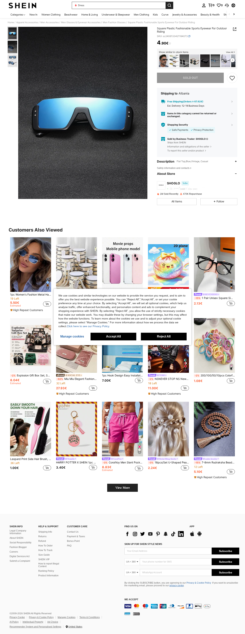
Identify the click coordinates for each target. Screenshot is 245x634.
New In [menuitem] (33, 14)
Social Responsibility (20, 542)
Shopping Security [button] (177, 124)
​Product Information (48, 575)
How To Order (45, 545)
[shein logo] (22, 5)
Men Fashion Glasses (114, 22)
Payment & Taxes (76, 536)
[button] (227, 5)
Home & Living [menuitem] (89, 14)
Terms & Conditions (89, 617)
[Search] (169, 5)
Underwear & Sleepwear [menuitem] (116, 14)
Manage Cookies (66, 617)
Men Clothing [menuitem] (141, 14)
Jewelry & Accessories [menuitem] (184, 14)
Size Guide (44, 555)
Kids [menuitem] (155, 14)
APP (191, 526)
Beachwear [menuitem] (71, 14)
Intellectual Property (33, 622)
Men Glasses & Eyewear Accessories (80, 22)
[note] (27, 310)
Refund (42, 541)
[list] (155, 534)
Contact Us (72, 532)
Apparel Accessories (27, 22)
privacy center (176, 585)
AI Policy (14, 622)
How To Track (45, 550)
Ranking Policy (46, 571)
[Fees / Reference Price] (170, 43)
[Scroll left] (229, 14)
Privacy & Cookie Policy (198, 582)
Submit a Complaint (20, 561)
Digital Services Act (19, 556)
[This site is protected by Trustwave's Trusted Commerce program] (127, 613)
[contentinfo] (181, 606)
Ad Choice (52, 622)
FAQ (69, 545)
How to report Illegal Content (48, 565)
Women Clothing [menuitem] (50, 14)
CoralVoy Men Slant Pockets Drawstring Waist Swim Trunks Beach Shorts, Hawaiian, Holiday (123, 462)
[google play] (199, 535)
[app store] (192, 535)
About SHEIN (16, 538)
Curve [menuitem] (165, 14)
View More (122, 487)
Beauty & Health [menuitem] (210, 14)
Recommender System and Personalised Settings (35, 626)
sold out (190, 78)
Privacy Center (17, 617)
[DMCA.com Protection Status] (136, 613)
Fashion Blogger (18, 547)
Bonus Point (73, 541)
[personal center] (204, 5)
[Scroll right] (234, 14)
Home (11, 22)
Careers (14, 551)
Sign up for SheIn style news (143, 544)
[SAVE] (232, 78)
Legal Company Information (18, 532)
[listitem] (163, 60)
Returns (42, 536)
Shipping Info (45, 532)
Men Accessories (49, 22)
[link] (211, 5)
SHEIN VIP (44, 559)
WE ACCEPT (131, 599)
